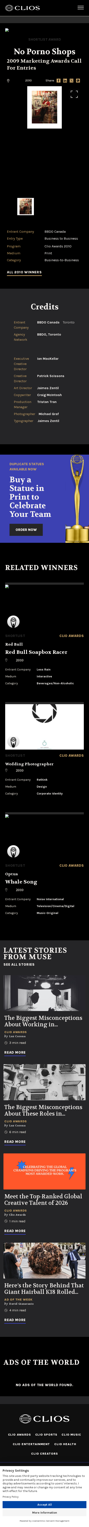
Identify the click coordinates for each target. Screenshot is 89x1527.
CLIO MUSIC (71, 1434)
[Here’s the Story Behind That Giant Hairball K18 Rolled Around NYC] (44, 1261)
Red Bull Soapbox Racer (36, 652)
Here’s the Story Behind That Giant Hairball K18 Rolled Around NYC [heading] (44, 1288)
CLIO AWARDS (19, 1434)
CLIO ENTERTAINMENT (31, 1444)
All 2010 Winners (24, 272)
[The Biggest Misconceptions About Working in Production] (44, 993)
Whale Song (21, 882)
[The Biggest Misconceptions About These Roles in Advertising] (44, 1082)
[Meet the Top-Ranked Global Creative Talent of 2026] (44, 1171)
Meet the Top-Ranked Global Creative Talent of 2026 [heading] (43, 1199)
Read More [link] (15, 1052)
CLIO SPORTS (46, 1434)
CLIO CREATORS (44, 1453)
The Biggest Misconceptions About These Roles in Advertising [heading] (43, 1110)
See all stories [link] (19, 964)
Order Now (26, 530)
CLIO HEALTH (65, 1444)
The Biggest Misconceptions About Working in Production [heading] (43, 1021)
